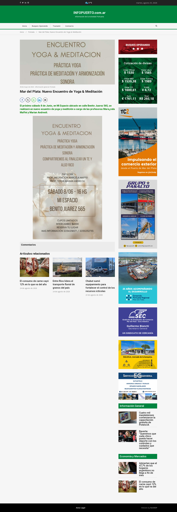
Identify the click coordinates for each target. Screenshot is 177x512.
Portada (52, 87)
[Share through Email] (45, 100)
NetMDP (153, 508)
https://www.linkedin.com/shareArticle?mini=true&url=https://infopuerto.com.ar (25, 2)
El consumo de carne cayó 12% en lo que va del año (147, 485)
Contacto (69, 26)
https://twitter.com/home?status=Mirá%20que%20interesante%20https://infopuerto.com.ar (23, 2)
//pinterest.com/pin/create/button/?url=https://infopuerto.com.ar (28, 2)
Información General (132, 405)
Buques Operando (40, 26)
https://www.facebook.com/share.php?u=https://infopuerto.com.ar (20, 2)
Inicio (24, 26)
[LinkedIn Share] (39, 100)
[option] (34, 273)
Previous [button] (22, 278)
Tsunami (56, 26)
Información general (42, 87)
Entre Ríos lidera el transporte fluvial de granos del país (64, 284)
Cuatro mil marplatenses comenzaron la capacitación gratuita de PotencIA (147, 418)
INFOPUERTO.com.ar (89, 13)
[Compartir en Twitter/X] (28, 100)
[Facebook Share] (22, 100)
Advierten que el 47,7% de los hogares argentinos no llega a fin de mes (148, 469)
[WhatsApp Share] (33, 100)
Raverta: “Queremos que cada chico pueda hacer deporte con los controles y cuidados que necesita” (147, 440)
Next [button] (112, 278)
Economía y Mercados (133, 456)
